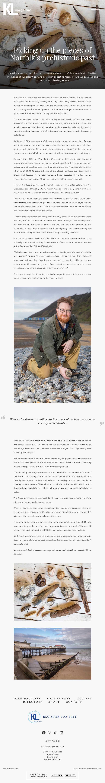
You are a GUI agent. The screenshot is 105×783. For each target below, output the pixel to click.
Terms (75, 768)
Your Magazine (27, 698)
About (54, 701)
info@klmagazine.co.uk (52, 746)
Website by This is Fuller (93, 768)
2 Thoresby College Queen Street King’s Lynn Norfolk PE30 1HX (52, 755)
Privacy (81, 768)
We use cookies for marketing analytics (38, 775)
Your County (59, 698)
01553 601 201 (52, 741)
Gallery (84, 698)
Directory (33, 701)
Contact (74, 701)
